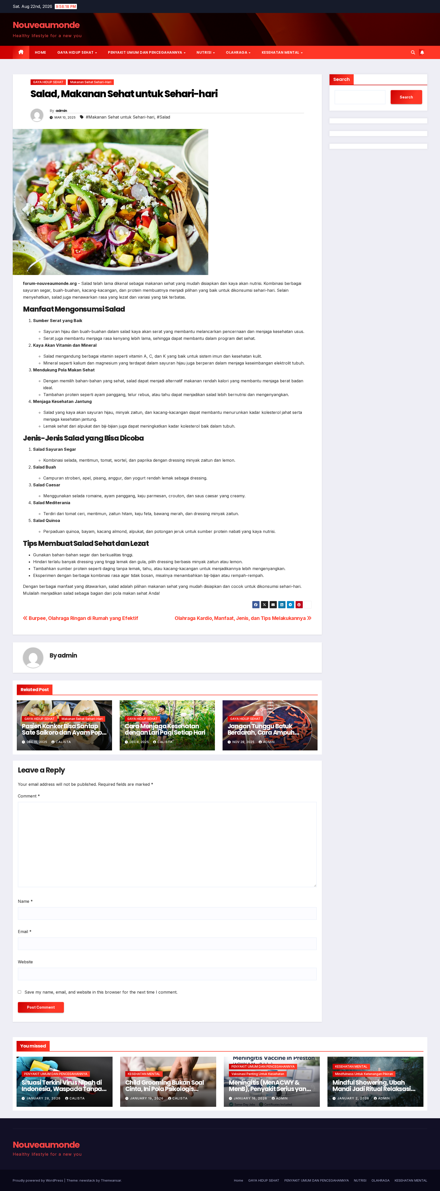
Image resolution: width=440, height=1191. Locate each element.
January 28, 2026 (44, 1098)
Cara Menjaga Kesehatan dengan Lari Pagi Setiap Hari (165, 729)
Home (40, 52)
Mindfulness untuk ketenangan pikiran (364, 1074)
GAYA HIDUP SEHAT (76, 52)
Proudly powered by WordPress (38, 1180)
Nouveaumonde (46, 25)
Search (341, 79)
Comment (29, 795)
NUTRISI (204, 52)
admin (61, 110)
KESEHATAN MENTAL (281, 52)
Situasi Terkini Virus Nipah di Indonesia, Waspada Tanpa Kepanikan (62, 1088)
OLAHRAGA (237, 52)
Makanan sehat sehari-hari (90, 82)
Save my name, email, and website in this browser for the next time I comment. (100, 992)
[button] (413, 52)
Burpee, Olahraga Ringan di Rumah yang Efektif (83, 618)
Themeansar (111, 1180)
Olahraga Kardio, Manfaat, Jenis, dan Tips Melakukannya (241, 618)
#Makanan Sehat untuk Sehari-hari (120, 117)
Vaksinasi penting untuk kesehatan (257, 1074)
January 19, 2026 (147, 1098)
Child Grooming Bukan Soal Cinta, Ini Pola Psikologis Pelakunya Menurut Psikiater (166, 1088)
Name (25, 901)
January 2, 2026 (353, 1098)
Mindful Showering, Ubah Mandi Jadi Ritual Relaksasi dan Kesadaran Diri (372, 1088)
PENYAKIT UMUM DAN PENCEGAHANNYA (145, 52)
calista (63, 742)
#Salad (163, 117)
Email (25, 931)
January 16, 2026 (251, 1098)
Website (25, 961)
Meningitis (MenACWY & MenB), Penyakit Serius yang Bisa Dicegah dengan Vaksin (270, 1088)
